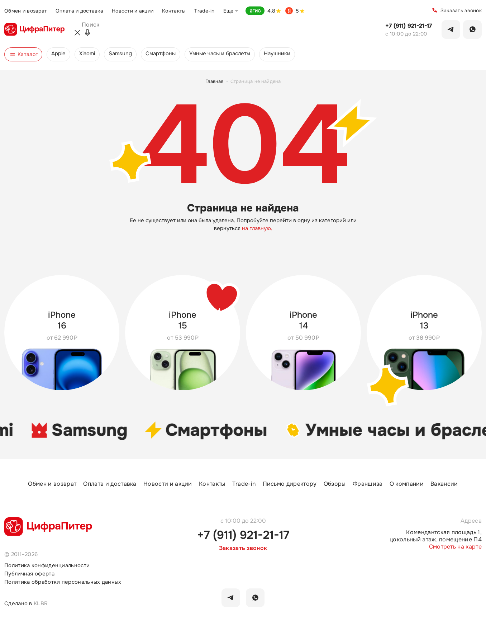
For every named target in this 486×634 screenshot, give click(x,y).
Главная (214, 81)
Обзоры (335, 484)
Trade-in (204, 11)
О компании (407, 484)
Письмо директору (290, 484)
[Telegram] (451, 29)
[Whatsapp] (472, 29)
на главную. (257, 228)
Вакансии (444, 484)
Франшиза (368, 484)
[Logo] (34, 29)
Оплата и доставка (79, 11)
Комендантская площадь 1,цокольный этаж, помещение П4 (436, 536)
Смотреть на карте (455, 546)
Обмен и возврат (25, 11)
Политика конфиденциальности (47, 565)
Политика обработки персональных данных (63, 582)
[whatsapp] (255, 597)
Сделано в (26, 603)
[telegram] (230, 597)
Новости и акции (132, 11)
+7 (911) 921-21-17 (408, 25)
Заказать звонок (461, 10)
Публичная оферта (29, 573)
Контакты (174, 11)
